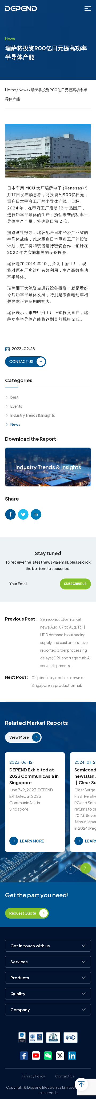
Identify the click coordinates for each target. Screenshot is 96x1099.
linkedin (36, 514)
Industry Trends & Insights (32, 415)
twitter (23, 514)
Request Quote (22, 913)
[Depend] (21, 8)
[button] (70, 868)
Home (10, 89)
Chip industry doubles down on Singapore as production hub (58, 681)
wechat (48, 1055)
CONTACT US (21, 361)
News (23, 89)
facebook (10, 514)
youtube (36, 1055)
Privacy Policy (33, 1076)
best (14, 397)
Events (16, 406)
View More (19, 737)
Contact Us (64, 1076)
